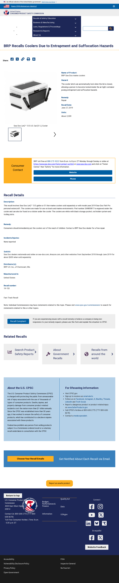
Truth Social (81, 402)
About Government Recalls (61, 354)
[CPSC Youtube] (93, 515)
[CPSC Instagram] (101, 507)
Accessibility (9, 559)
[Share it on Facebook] (12, 59)
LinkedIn (68, 402)
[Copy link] (34, 59)
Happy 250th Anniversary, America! (24, 6)
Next (55, 134)
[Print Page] (28, 59)
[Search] (111, 28)
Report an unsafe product (59, 483)
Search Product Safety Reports (24, 352)
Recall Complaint (18, 321)
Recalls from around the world (99, 354)
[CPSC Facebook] (92, 507)
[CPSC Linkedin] (89, 523)
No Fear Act (65, 568)
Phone (73, 179)
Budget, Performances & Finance (49, 503)
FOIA (62, 559)
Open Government (11, 572)
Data (62, 506)
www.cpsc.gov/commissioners (87, 305)
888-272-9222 (53, 161)
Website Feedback (97, 547)
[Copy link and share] (23, 59)
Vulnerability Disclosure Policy (16, 563)
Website (73, 172)
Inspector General (68, 563)
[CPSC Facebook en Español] (92, 538)
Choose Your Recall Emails (30, 458)
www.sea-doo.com (83, 164)
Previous (6, 134)
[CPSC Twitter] (102, 515)
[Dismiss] (114, 6)
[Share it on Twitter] (17, 59)
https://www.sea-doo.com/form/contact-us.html (54, 164)
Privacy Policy (9, 568)
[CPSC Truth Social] (105, 523)
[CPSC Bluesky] (97, 523)
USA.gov (64, 514)
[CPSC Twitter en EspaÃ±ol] (101, 538)
